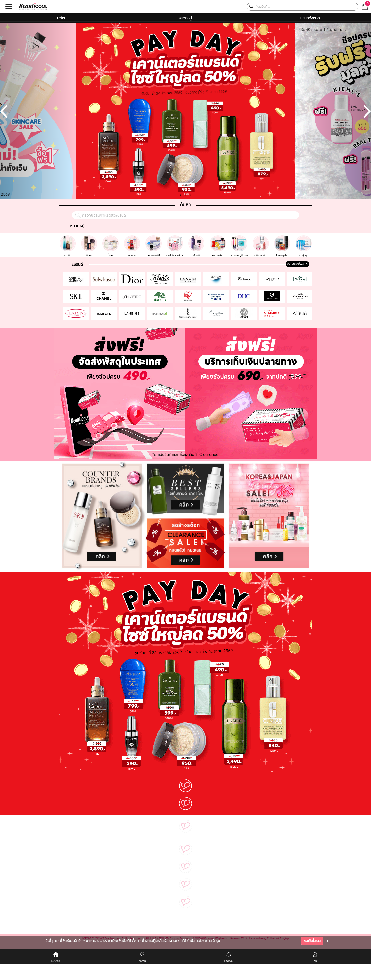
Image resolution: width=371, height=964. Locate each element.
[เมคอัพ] (89, 237)
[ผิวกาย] (132, 237)
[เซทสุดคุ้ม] (304, 237)
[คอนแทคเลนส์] (154, 237)
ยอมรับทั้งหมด (312, 940)
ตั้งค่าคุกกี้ (138, 940)
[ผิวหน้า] (68, 237)
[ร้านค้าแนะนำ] (261, 237)
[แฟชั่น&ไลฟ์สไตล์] (175, 237)
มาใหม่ (61, 18)
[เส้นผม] (197, 237)
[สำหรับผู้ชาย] (283, 237)
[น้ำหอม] (111, 237)
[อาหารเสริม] (218, 237)
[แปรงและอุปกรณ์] (240, 237)
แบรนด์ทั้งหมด (309, 18)
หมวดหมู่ (185, 18)
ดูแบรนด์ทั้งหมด (297, 264)
